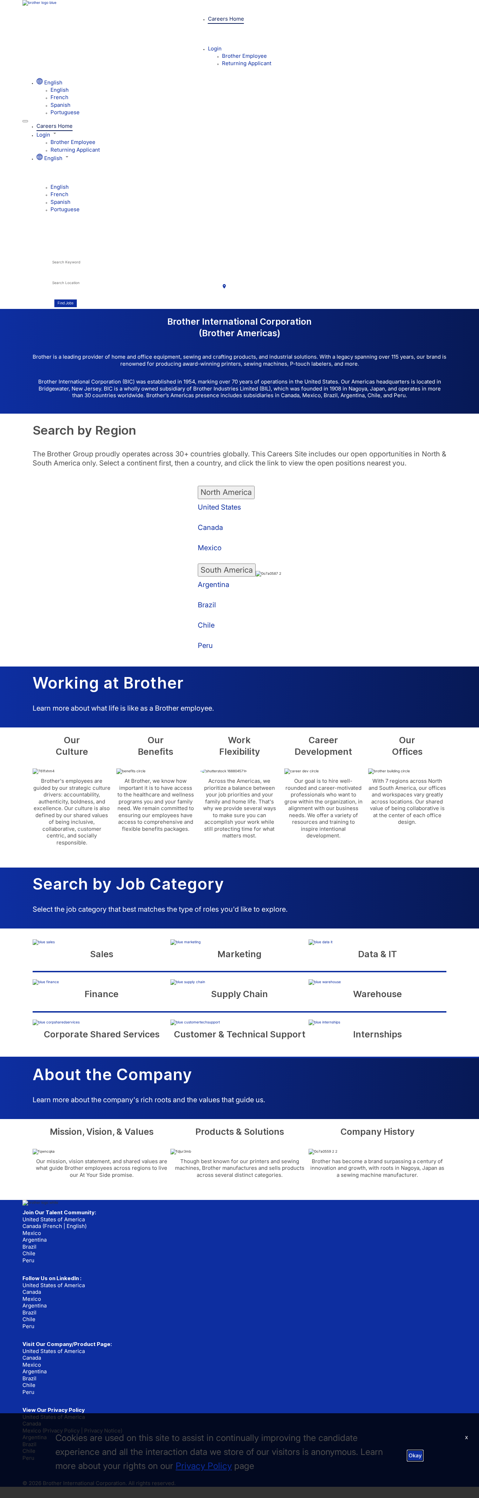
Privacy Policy (204, 1466)
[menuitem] (253, 90)
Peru (205, 645)
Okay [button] (415, 1455)
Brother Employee (244, 56)
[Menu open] (25, 121)
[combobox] (141, 265)
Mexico (210, 548)
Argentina (213, 584)
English (59, 90)
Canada (210, 527)
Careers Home (226, 18)
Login (215, 48)
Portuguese (65, 112)
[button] (246, 134)
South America (227, 569)
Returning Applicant (246, 63)
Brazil (207, 605)
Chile (206, 625)
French (59, 97)
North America (226, 492)
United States (219, 507)
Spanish (60, 105)
